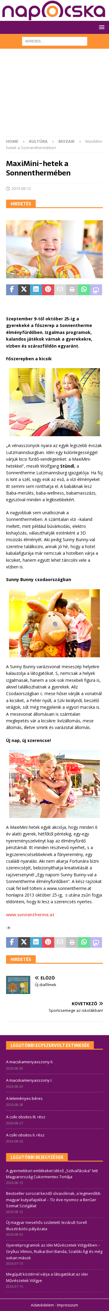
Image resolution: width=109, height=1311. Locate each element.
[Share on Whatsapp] (84, 289)
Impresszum (67, 1305)
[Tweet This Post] (24, 289)
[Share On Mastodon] (96, 289)
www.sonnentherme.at (30, 914)
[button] (100, 27)
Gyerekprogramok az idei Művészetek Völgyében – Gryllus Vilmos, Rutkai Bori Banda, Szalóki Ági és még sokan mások (54, 1251)
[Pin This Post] (48, 289)
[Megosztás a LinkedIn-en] (36, 289)
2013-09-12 (21, 188)
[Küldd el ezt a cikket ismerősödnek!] (60, 289)
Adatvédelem (42, 1305)
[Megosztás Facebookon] (12, 289)
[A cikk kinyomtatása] (72, 289)
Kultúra (38, 141)
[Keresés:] (54, 41)
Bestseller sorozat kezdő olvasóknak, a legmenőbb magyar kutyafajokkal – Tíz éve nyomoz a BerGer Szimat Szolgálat (53, 1200)
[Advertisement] (54, 95)
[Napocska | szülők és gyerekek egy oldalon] (54, 10)
